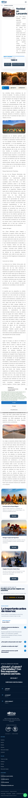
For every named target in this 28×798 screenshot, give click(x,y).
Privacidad (8, 793)
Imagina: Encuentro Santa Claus (11, 569)
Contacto (3, 752)
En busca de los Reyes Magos (10, 506)
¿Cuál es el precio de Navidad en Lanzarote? (10, 628)
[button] (26, 389)
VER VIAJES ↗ (14, 678)
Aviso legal (3, 793)
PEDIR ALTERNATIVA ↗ (18, 64)
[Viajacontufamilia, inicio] (4, 2)
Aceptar (14, 402)
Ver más (14, 516)
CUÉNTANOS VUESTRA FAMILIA (14, 682)
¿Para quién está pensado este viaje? (11, 642)
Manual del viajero (5, 749)
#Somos (2, 747)
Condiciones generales (21, 793)
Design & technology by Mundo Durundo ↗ (9, 795)
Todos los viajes (4, 759)
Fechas (2, 742)
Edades (2, 744)
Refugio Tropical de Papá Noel (11, 537)
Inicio (2, 5)
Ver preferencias (14, 409)
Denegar (14, 406)
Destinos (2, 739)
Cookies (13, 793)
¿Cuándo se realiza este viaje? (9, 646)
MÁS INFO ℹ (7, 64)
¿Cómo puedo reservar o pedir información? (9, 651)
